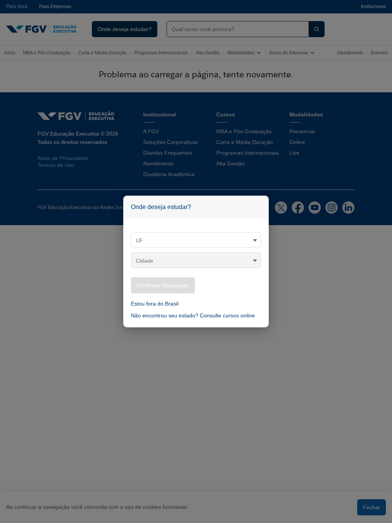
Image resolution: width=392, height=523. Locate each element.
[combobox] (234, 29)
